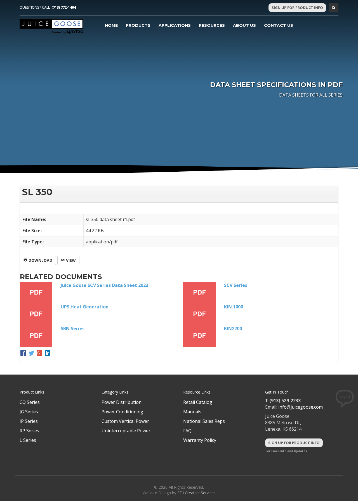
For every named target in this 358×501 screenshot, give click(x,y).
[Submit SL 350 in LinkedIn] (47, 353)
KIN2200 (233, 328)
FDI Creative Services (196, 492)
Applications (175, 25)
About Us (244, 25)
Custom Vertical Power (125, 421)
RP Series (29, 431)
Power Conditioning (122, 412)
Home (111, 25)
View (70, 260)
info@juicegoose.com (300, 407)
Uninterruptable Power (126, 431)
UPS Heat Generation (85, 307)
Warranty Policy (199, 440)
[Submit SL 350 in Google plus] (40, 353)
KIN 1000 (233, 307)
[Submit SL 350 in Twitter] (32, 353)
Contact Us (278, 25)
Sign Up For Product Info (297, 7)
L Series (28, 440)
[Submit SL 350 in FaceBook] (24, 353)
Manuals (192, 412)
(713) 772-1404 (63, 7)
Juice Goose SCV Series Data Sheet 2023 (104, 285)
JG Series (29, 412)
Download (39, 260)
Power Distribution (122, 402)
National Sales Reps (204, 421)
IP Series (29, 421)
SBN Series (72, 328)
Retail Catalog (197, 402)
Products (138, 25)
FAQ (187, 431)
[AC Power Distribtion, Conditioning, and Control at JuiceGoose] (51, 26)
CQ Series (30, 402)
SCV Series (235, 285)
